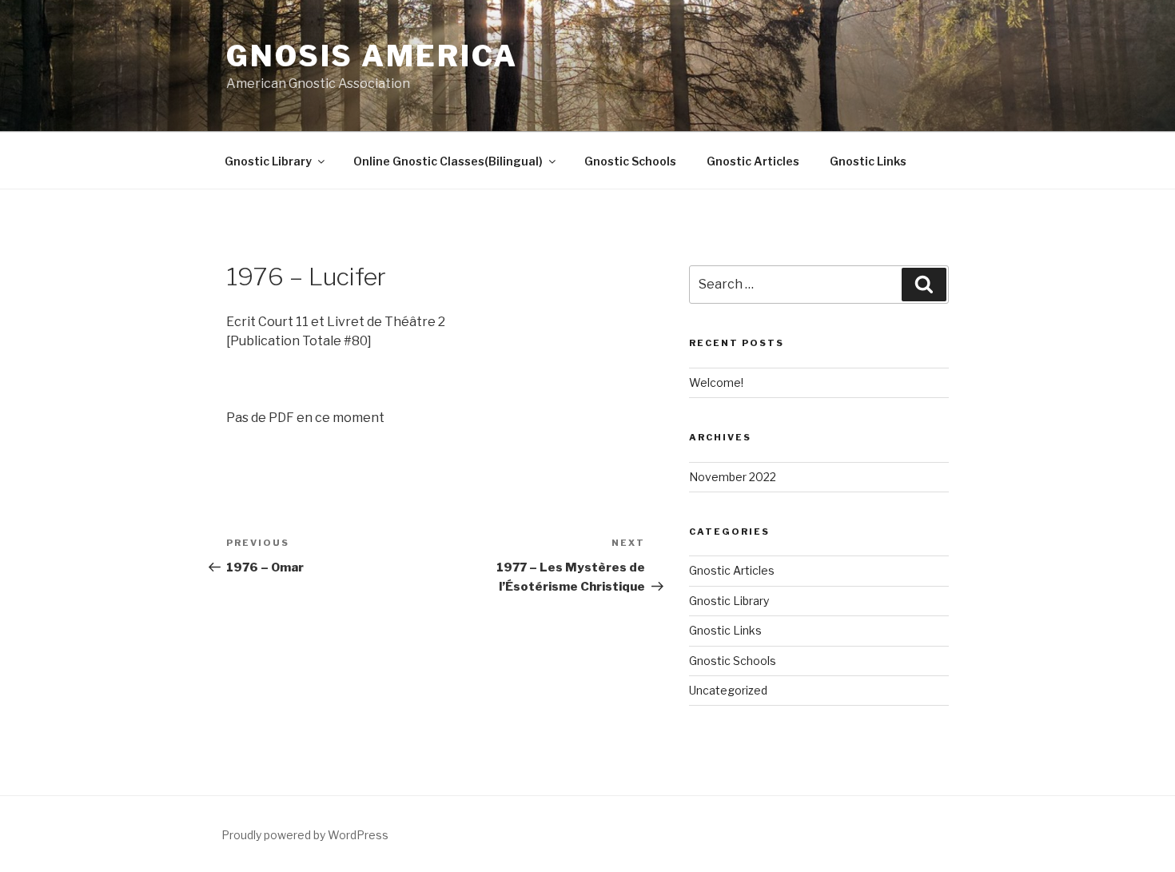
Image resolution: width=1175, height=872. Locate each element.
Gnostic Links (868, 161)
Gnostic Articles (753, 161)
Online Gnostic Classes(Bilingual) (448, 161)
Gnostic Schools (630, 161)
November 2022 (732, 477)
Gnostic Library (268, 161)
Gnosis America (372, 56)
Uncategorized (728, 690)
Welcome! (716, 382)
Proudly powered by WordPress (304, 835)
